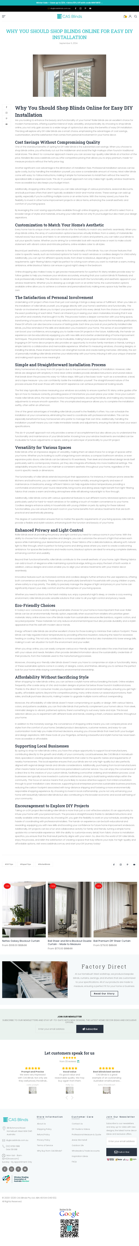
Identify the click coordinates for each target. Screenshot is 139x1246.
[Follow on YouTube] (90, 8)
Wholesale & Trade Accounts (86, 1150)
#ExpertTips (25, 864)
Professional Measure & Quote (86, 1134)
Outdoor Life (78, 1145)
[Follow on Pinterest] (85, 8)
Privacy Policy (43, 1140)
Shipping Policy (44, 1129)
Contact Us (77, 1123)
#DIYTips (9, 864)
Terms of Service (45, 1145)
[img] (69, 1058)
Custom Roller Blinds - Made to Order (112, 942)
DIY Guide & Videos (81, 1129)
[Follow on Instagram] (80, 8)
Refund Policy (43, 1134)
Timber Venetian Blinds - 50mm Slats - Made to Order (67, 942)
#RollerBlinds (44, 864)
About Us (41, 1123)
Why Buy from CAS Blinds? (49, 1150)
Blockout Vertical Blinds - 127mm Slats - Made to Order (22, 942)
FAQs (74, 1161)
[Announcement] (69, 2)
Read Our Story (104, 993)
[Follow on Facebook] (76, 8)
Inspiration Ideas (80, 1156)
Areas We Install (79, 1140)
